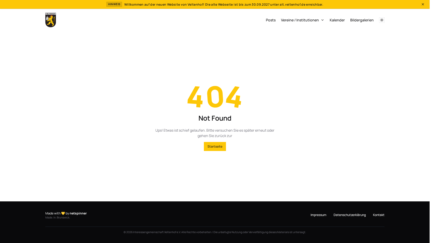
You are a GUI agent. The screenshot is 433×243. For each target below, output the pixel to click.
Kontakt (379, 215)
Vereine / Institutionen (300, 20)
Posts (271, 20)
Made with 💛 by (66, 213)
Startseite (214, 146)
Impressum (318, 215)
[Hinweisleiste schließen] (423, 4)
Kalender (337, 20)
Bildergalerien (362, 20)
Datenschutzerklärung (350, 215)
